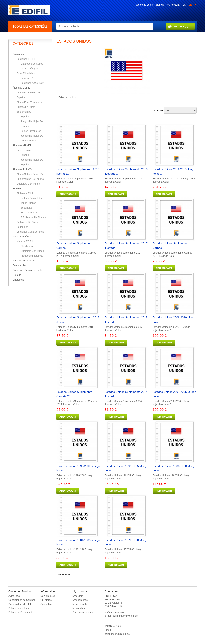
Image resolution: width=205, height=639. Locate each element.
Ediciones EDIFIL (26, 59)
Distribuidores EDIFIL (20, 604)
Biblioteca (18, 188)
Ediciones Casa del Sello (30, 231)
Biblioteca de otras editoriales (27, 224)
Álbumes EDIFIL (21, 87)
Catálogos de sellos (32, 63)
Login (150, 4)
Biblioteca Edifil (25, 193)
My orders (77, 596)
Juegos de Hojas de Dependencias (32, 138)
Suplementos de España (30, 179)
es (184, 4)
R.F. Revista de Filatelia (34, 217)
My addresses (80, 600)
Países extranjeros (31, 131)
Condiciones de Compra (21, 600)
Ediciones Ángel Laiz (32, 83)
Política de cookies (18, 608)
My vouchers (79, 608)
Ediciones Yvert (29, 78)
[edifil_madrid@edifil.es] (29, 14)
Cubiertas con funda (28, 183)
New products (47, 596)
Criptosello (18, 279)
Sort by (158, 110)
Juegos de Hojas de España (32, 124)
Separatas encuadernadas (29, 210)
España (25, 116)
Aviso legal (14, 596)
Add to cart (67, 194)
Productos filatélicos (32, 255)
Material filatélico (22, 236)
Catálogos (18, 54)
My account (79, 591)
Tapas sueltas (28, 203)
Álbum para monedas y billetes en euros (29, 104)
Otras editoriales (26, 73)
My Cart (177, 26)
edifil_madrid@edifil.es (117, 634)
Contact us (46, 604)
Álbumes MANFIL (22, 145)
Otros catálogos (29, 68)
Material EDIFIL (25, 241)
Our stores (46, 600)
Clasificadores (28, 246)
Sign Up (160, 4)
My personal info (81, 604)
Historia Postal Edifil (31, 198)
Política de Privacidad (20, 612)
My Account (173, 4)
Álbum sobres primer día (30, 174)
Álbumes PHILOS (22, 169)
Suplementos (24, 111)
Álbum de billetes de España (28, 95)
